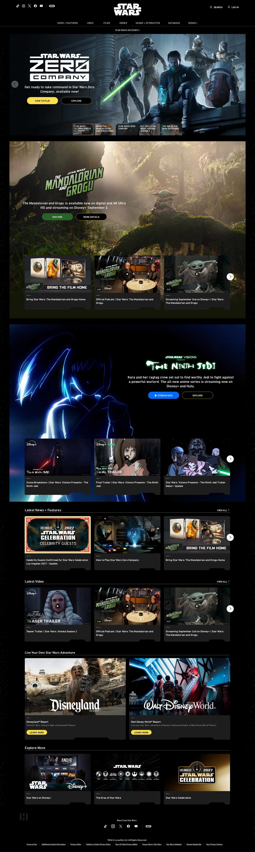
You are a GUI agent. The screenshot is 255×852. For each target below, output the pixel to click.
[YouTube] (41, 5)
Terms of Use (32, 844)
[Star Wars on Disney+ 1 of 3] (58, 772)
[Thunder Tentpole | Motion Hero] (127, 196)
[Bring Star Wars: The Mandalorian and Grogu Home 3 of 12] (197, 534)
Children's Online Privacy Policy (98, 844)
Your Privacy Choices (214, 844)
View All (222, 510)
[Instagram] (23, 5)
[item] (67, 23)
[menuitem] (90, 23)
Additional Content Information (54, 844)
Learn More (37, 732)
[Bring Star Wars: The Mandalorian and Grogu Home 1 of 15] (58, 274)
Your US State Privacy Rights (126, 844)
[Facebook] (35, 5)
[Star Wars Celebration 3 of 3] (197, 772)
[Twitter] (29, 5)
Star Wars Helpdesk (174, 844)
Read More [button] (36, 96)
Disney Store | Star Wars (151, 844)
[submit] (211, 7)
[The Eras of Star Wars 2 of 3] (127, 772)
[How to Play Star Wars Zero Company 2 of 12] (127, 534)
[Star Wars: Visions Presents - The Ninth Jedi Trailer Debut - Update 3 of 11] (197, 457)
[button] (14, 85)
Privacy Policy (75, 844)
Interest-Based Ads (194, 844)
